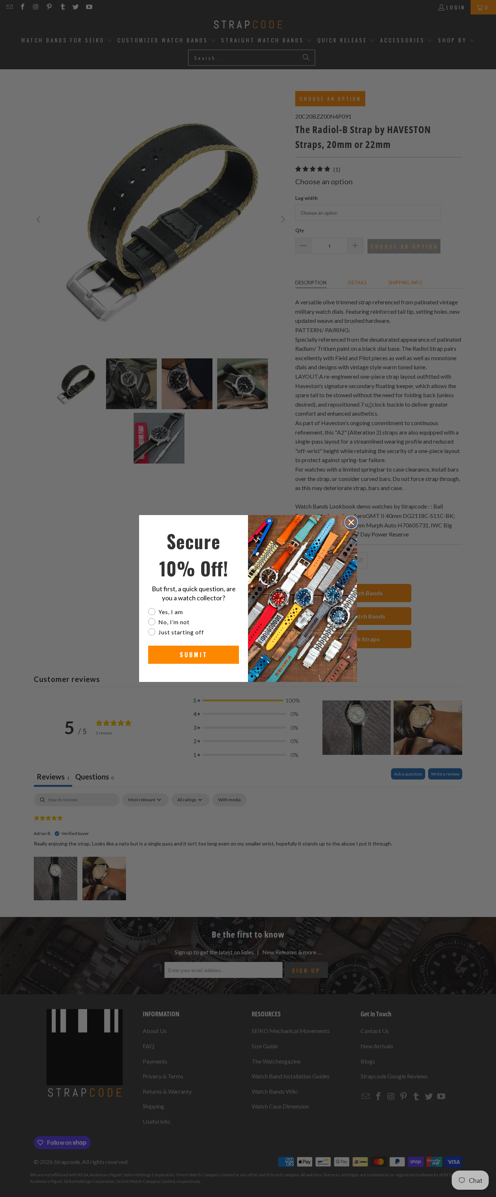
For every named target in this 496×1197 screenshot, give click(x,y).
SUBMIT (194, 654)
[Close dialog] (351, 522)
